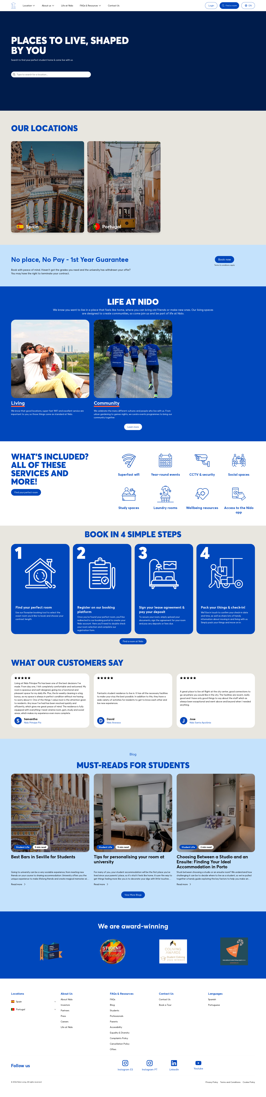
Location (27, 5)
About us (46, 5)
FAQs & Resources (89, 5)
